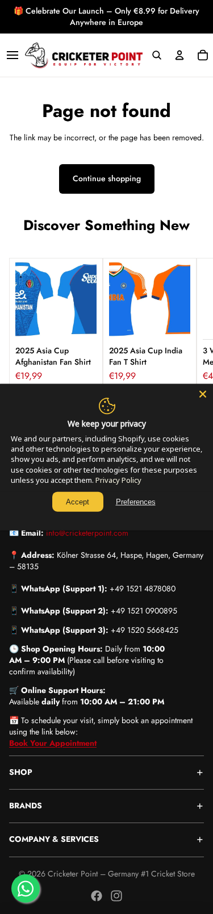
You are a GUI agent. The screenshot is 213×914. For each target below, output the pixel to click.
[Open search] (156, 55)
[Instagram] (116, 896)
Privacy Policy (118, 480)
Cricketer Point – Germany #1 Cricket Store (121, 873)
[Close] (202, 393)
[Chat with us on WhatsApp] (25, 888)
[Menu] (12, 55)
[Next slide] (191, 323)
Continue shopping (107, 178)
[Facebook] (96, 896)
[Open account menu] (179, 55)
